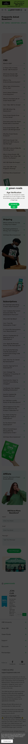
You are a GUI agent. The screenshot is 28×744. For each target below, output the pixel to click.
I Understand (7, 741)
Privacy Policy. (11, 738)
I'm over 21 (14, 204)
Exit (14, 207)
